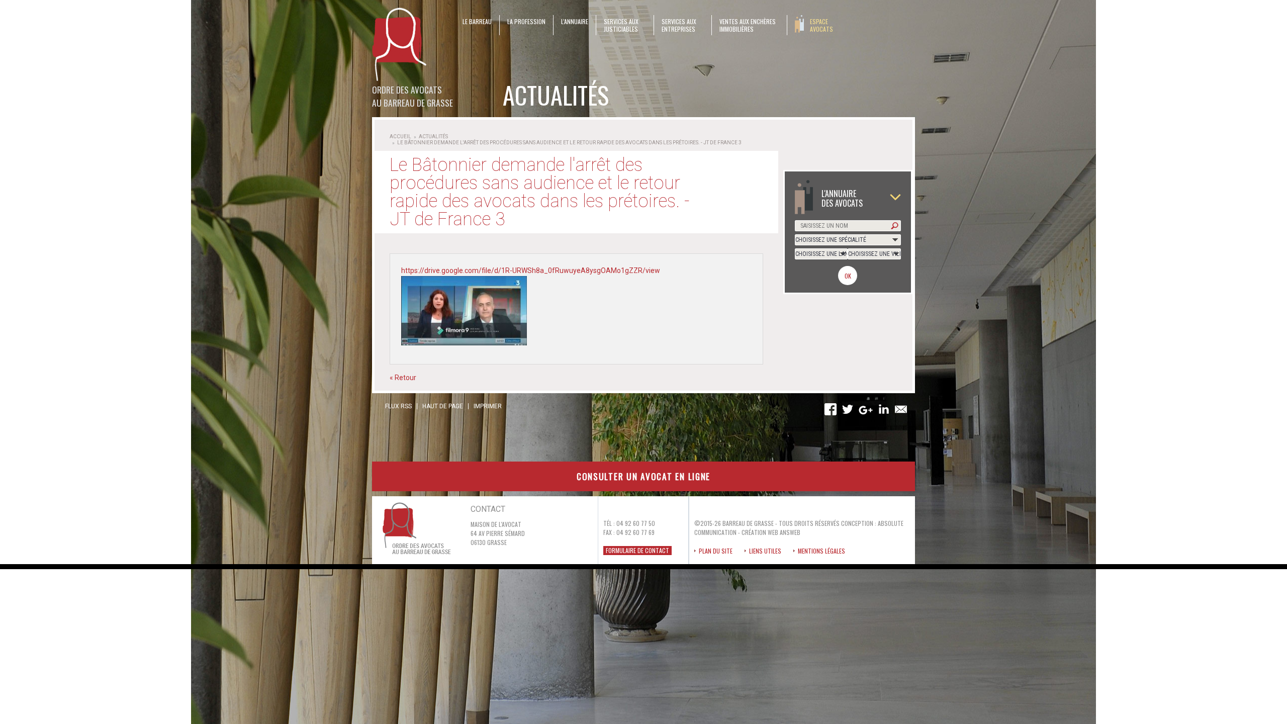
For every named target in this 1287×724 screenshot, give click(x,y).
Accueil (400, 136)
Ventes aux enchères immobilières (747, 25)
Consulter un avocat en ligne (643, 476)
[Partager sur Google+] (866, 410)
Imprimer (488, 406)
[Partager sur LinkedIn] (884, 409)
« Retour (403, 378)
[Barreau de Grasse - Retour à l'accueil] (400, 45)
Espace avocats (821, 25)
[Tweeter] (848, 409)
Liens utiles (765, 551)
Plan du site (715, 551)
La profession (526, 21)
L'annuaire (574, 21)
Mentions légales (821, 551)
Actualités (433, 136)
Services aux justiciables (621, 25)
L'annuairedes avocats (842, 198)
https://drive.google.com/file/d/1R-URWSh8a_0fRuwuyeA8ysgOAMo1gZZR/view (530, 270)
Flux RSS (398, 406)
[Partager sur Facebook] (830, 409)
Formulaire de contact (637, 550)
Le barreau (477, 21)
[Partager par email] (901, 409)
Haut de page (442, 406)
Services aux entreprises (679, 25)
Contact (488, 509)
